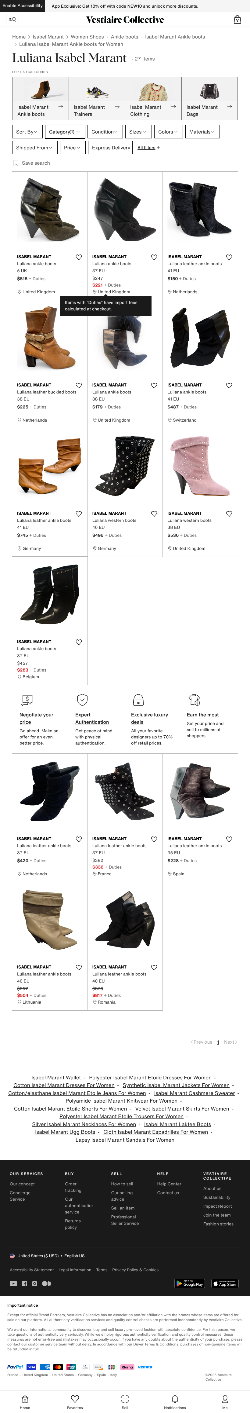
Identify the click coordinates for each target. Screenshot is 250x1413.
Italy (113, 1375)
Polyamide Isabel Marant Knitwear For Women (121, 1101)
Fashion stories (218, 1224)
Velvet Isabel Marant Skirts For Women (182, 1109)
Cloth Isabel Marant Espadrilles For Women (155, 1132)
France (12, 1375)
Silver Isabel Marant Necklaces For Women (84, 1124)
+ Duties (37, 278)
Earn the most (203, 714)
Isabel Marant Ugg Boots (65, 1132)
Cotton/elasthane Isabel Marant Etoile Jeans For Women (77, 1093)
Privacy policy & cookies (135, 1270)
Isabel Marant (48, 36)
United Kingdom (35, 1375)
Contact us (168, 1193)
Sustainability (216, 1197)
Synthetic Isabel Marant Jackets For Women (176, 1085)
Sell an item (122, 1208)
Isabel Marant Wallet (56, 1078)
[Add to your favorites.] (79, 257)
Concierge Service (20, 1196)
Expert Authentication (92, 718)
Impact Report (217, 1206)
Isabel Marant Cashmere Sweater (194, 1093)
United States (63, 1375)
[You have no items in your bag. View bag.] (237, 19)
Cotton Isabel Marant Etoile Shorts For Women (70, 1109)
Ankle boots (124, 36)
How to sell (122, 1184)
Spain (101, 1375)
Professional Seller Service (125, 1220)
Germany (85, 1375)
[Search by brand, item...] (12, 19)
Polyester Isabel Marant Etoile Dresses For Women (150, 1078)
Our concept (22, 1184)
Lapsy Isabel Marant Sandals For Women (125, 1140)
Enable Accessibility (22, 5)
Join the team (217, 1215)
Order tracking (73, 1187)
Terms (101, 1270)
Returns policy (73, 1224)
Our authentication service (79, 1205)
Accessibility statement (32, 1270)
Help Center (169, 1184)
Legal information (75, 1270)
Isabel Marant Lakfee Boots (177, 1124)
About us (212, 1188)
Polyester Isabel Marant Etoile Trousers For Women (121, 1116)
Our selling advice (122, 1196)
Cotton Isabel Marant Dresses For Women (64, 1085)
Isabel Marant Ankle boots (175, 36)
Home (19, 36)
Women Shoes (87, 36)
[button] (237, 19)
